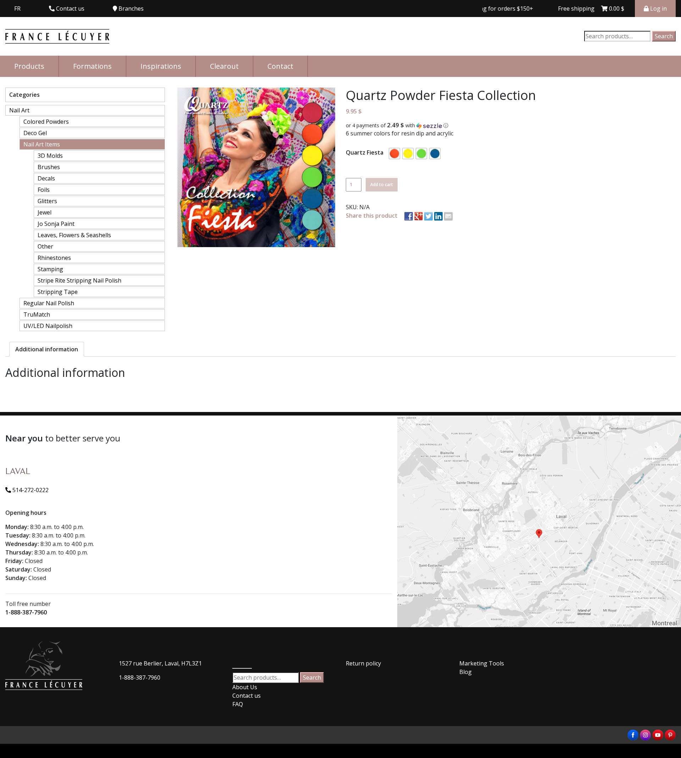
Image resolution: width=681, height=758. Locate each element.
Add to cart (381, 185)
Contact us (246, 696)
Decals (46, 178)
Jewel (44, 212)
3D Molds (50, 156)
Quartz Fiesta (364, 152)
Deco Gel (35, 133)
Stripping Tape (58, 292)
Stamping (50, 269)
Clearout (224, 66)
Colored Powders (46, 122)
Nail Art (19, 110)
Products (29, 66)
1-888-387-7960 (26, 612)
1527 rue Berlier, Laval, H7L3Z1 (160, 663)
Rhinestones (54, 258)
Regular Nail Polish (48, 303)
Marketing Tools (481, 663)
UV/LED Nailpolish (47, 326)
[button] (511, 125)
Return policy (363, 663)
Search (664, 36)
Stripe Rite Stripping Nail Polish (79, 280)
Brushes (49, 167)
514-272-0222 (30, 490)
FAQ (237, 704)
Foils (44, 190)
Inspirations (160, 66)
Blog (465, 672)
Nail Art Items (41, 144)
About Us (244, 687)
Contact (280, 66)
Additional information (46, 349)
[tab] (46, 349)
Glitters (47, 201)
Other (45, 246)
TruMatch (36, 314)
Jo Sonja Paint (56, 224)
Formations (92, 66)
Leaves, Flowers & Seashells (74, 235)
